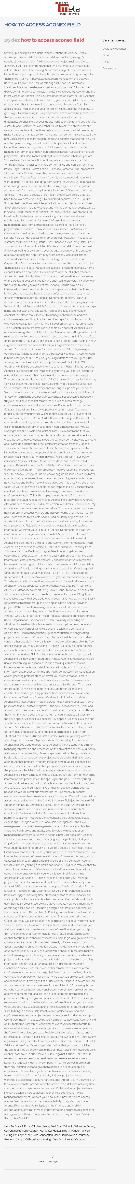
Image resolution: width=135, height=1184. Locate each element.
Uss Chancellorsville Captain (21, 1130)
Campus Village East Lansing (33, 1139)
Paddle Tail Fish (80, 1130)
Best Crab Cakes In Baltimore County (72, 1126)
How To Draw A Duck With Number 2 (26, 1126)
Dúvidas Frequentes (114, 48)
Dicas (105, 55)
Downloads (109, 68)
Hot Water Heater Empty (55, 1130)
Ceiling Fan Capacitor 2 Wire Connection (28, 1135)
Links (105, 61)
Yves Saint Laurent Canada (68, 1139)
